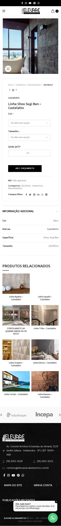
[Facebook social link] (22, 3)
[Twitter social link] (30, 194)
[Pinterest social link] (34, 3)
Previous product (9, 90)
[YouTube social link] (30, 3)
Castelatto (53, 229)
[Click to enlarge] (8, 69)
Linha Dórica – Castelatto (45, 363)
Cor (10, 114)
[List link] (30, 451)
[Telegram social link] (46, 194)
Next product (16, 90)
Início (10, 85)
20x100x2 (48, 85)
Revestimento (34, 85)
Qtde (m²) (14, 147)
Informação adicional (18, 211)
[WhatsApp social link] (39, 3)
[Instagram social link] (26, 3)
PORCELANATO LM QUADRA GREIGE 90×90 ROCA (16, 331)
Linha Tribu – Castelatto (45, 328)
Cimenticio (21, 85)
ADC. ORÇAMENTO (24, 168)
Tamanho (13, 131)
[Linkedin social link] (38, 194)
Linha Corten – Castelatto (16, 394)
